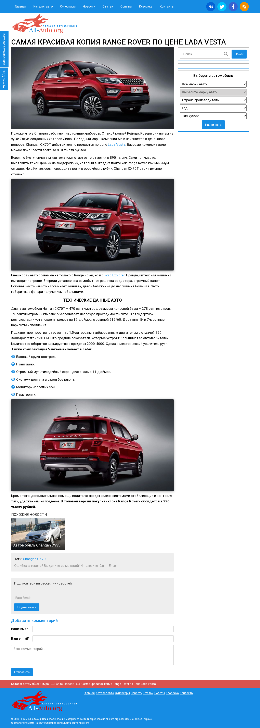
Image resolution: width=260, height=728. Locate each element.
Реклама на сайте (34, 722)
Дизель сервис (143, 719)
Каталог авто (43, 6)
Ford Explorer (114, 275)
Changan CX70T (35, 559)
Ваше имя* (19, 629)
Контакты (167, 6)
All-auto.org (44, 23)
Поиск (239, 54)
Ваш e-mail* (20, 638)
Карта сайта (71, 722)
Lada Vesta (116, 144)
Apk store (84, 722)
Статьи (108, 6)
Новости (89, 6)
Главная (20, 6)
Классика (145, 6)
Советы (126, 6)
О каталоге (17, 722)
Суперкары (68, 6)
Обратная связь (54, 722)
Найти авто (213, 125)
